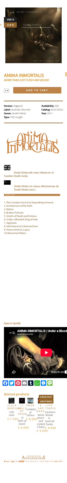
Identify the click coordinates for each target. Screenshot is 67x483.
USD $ (12, 19)
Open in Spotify (12, 323)
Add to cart (37, 90)
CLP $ (12, 24)
